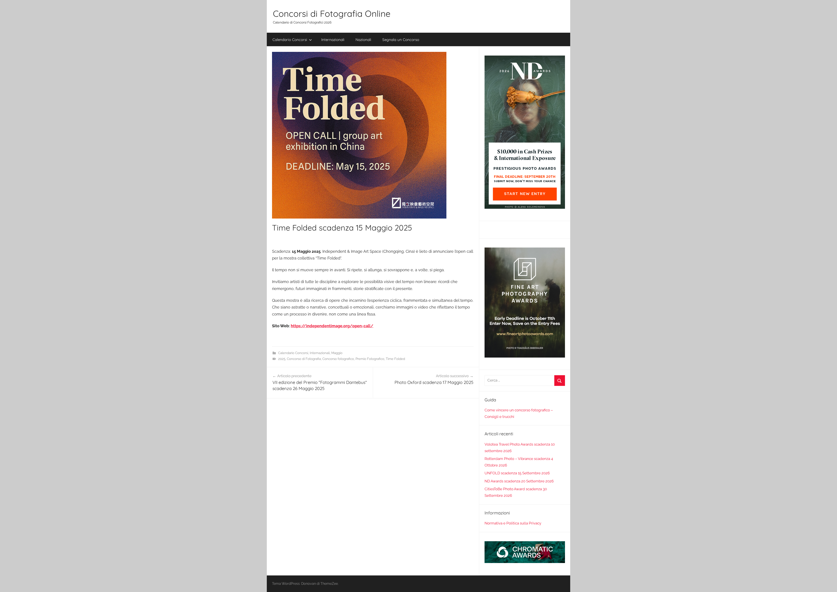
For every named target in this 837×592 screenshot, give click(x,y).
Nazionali (363, 39)
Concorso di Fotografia (304, 359)
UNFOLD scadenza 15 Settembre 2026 (517, 473)
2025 (281, 359)
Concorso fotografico (338, 359)
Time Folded (395, 359)
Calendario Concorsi (289, 39)
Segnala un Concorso (400, 39)
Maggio (336, 353)
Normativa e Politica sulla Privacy (513, 523)
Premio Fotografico (370, 359)
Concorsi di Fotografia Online (331, 13)
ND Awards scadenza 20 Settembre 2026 (519, 481)
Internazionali (332, 39)
